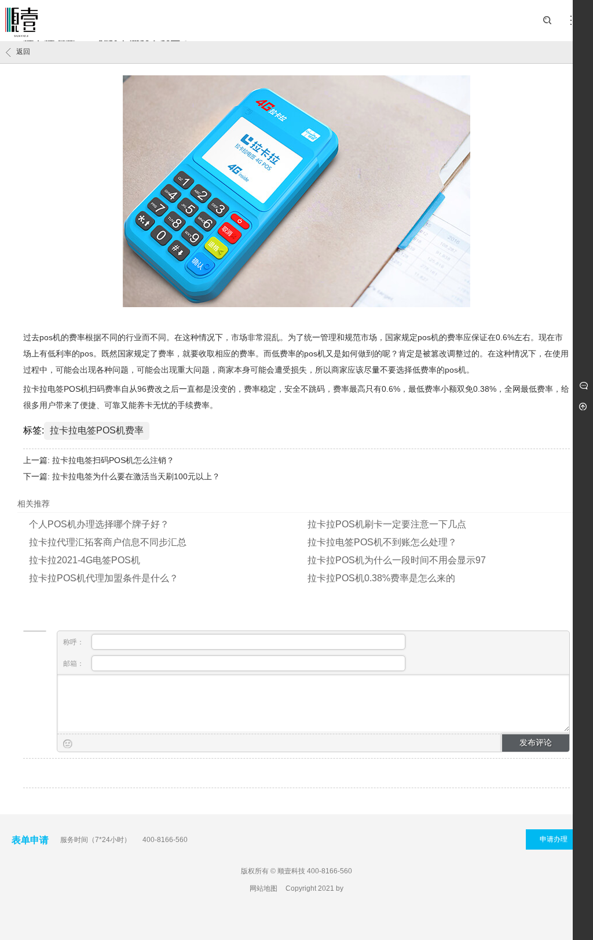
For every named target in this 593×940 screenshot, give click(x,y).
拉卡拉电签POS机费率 (97, 430)
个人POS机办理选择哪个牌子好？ (99, 524)
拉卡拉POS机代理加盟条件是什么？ (103, 578)
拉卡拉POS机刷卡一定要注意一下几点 (387, 524)
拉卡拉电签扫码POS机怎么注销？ (113, 460)
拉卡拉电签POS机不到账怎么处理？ (382, 542)
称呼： (74, 642)
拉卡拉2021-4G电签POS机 (84, 560)
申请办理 (554, 839)
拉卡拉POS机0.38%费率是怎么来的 (381, 578)
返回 (23, 52)
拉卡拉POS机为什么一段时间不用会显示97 (397, 560)
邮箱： (74, 664)
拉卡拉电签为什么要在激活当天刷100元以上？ (136, 476)
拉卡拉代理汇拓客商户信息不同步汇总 (107, 542)
